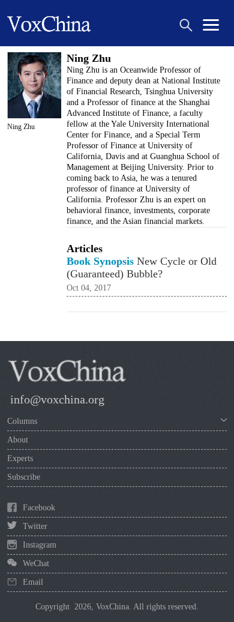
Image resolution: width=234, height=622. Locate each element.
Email (33, 582)
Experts (20, 458)
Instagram (39, 544)
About (17, 439)
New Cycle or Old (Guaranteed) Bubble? (142, 267)
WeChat (36, 563)
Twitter (35, 526)
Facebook (39, 507)
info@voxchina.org (57, 399)
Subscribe (23, 477)
